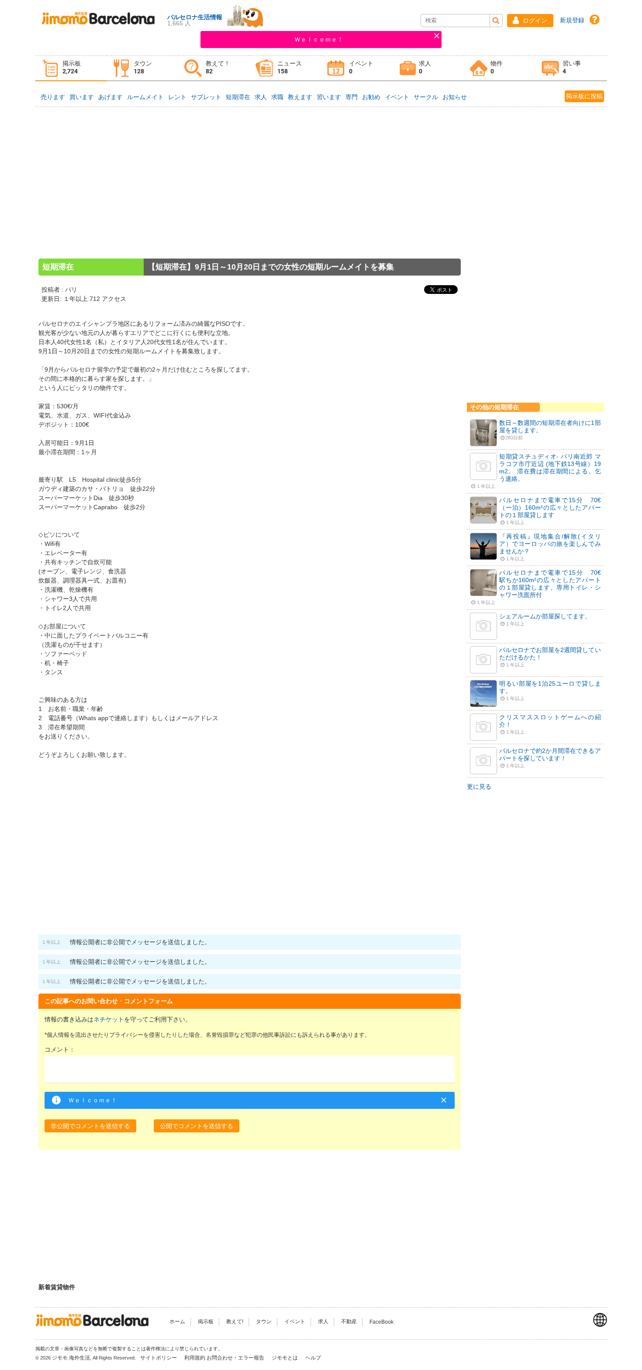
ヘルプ (313, 1358)
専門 (351, 96)
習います (329, 96)
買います (81, 96)
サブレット (206, 96)
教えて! (234, 1322)
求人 (261, 96)
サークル (426, 96)
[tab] (71, 68)
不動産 (349, 1322)
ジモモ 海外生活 (71, 1358)
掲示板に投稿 (584, 96)
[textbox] (250, 1069)
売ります (53, 96)
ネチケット (108, 1019)
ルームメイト (145, 96)
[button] (530, 20)
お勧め (371, 96)
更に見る (479, 786)
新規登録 (572, 20)
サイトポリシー (159, 1358)
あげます (110, 96)
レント (177, 96)
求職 (277, 96)
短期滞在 (238, 96)
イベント (397, 96)
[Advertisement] (249, 194)
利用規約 (194, 1358)
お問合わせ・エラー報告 (236, 1358)
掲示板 (206, 1322)
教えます (300, 96)
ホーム (177, 1322)
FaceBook (381, 1322)
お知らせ (454, 96)
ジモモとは (285, 1358)
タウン (264, 1322)
